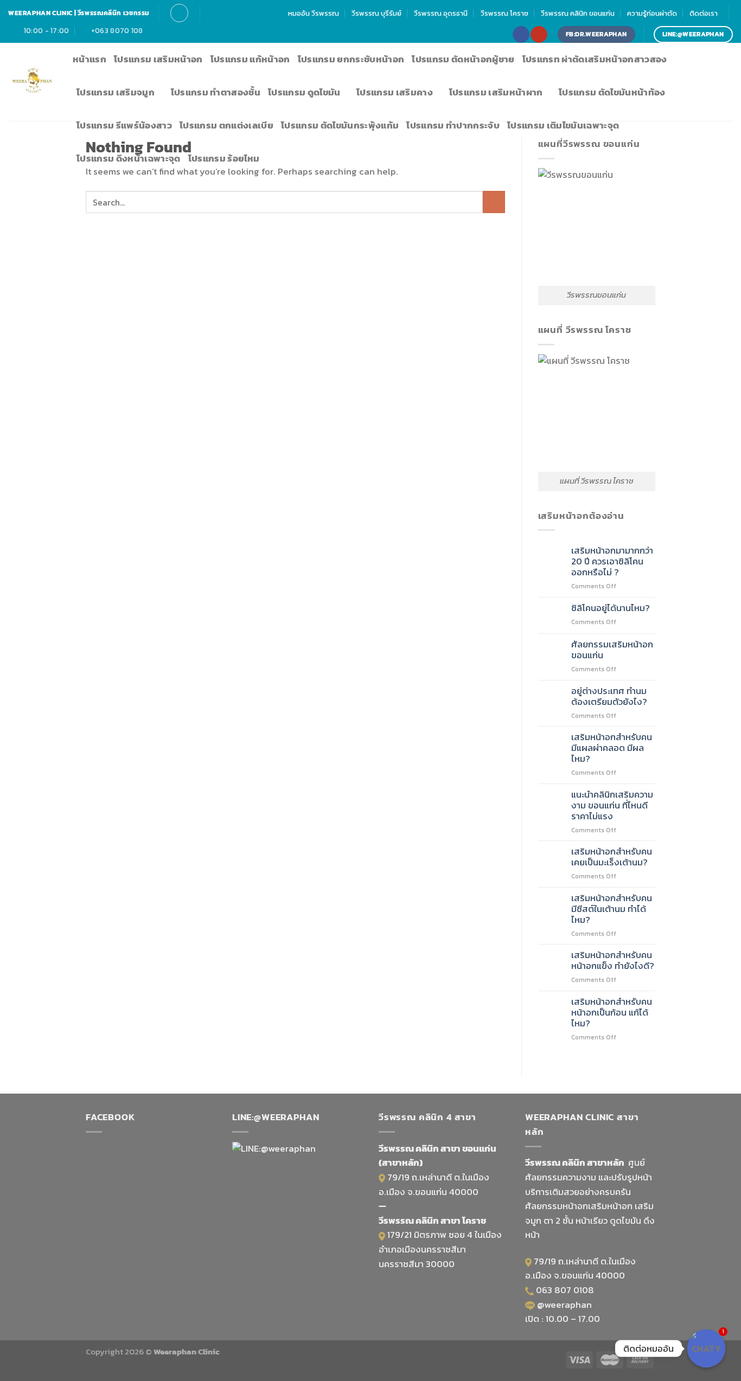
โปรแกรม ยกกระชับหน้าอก (351, 59)
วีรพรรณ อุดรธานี (441, 13)
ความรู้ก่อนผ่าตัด (652, 13)
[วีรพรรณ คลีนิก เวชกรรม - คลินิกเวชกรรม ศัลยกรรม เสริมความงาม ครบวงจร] (32, 82)
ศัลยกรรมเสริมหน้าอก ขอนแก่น (612, 650)
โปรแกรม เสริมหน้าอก (158, 59)
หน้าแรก (89, 59)
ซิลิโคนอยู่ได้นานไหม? (610, 608)
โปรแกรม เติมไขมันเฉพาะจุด (563, 125)
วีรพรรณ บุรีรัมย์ (376, 13)
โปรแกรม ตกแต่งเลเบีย (226, 125)
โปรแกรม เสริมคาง (394, 92)
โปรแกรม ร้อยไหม (224, 158)
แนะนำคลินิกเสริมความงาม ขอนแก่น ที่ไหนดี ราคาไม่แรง (612, 805)
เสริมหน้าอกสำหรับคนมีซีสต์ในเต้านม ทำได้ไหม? (611, 909)
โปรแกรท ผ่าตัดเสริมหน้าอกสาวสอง (594, 59)
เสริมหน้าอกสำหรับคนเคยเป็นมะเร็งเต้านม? (611, 857)
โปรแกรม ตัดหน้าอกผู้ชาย (463, 59)
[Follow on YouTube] (539, 34)
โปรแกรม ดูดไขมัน (304, 92)
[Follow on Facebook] (521, 34)
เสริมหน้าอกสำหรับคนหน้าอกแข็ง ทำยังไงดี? (612, 961)
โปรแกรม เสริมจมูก (115, 92)
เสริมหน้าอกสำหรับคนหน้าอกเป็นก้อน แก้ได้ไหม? (611, 1013)
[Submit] (493, 202)
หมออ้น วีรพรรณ (313, 13)
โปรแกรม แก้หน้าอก (250, 59)
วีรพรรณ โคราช (504, 13)
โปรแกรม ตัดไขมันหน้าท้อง (612, 92)
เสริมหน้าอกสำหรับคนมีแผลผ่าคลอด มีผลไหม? (611, 748)
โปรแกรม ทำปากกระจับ (453, 125)
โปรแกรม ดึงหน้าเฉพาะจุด (128, 158)
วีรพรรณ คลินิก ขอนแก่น (578, 13)
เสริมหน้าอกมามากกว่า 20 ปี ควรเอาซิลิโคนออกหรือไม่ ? (612, 561)
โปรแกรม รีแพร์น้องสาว (124, 125)
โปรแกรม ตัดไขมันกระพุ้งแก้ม (340, 125)
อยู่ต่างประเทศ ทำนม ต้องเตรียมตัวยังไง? (609, 697)
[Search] (179, 13)
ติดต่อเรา (703, 13)
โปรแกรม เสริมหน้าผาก (496, 92)
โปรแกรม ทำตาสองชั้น (215, 92)
